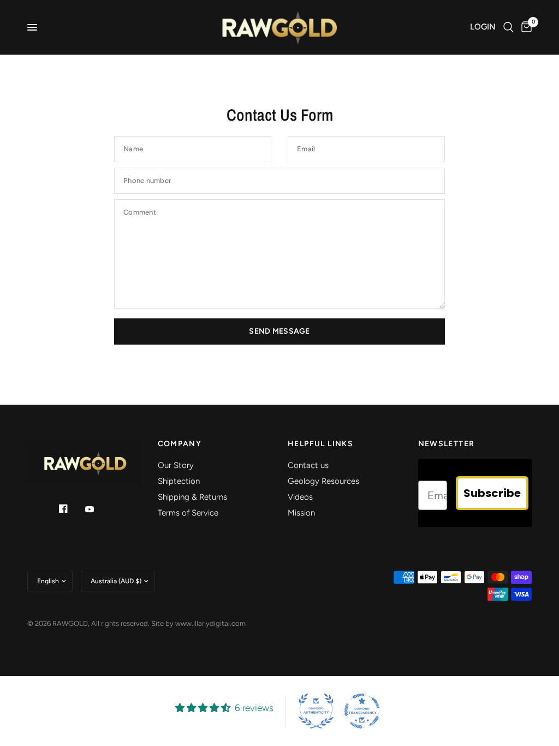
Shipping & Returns (192, 497)
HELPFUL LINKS (320, 444)
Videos (300, 497)
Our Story (176, 465)
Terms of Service (188, 513)
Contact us (308, 465)
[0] (525, 27)
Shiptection (179, 481)
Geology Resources (323, 481)
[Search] (508, 27)
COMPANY (180, 444)
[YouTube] (97, 510)
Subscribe (492, 493)
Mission (301, 513)
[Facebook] (71, 508)
